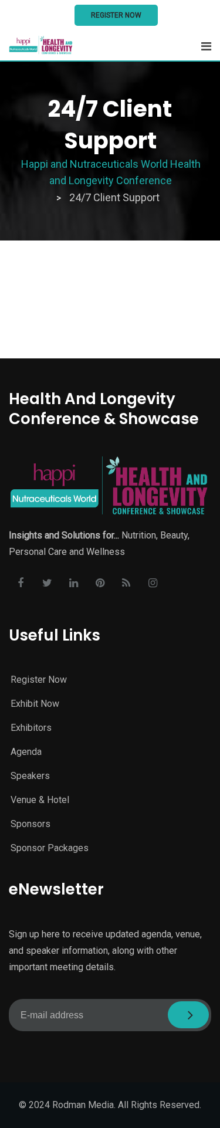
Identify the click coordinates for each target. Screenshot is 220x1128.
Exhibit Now (35, 703)
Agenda (26, 751)
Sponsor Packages (50, 847)
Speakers (30, 775)
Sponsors (30, 823)
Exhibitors (31, 727)
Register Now (116, 15)
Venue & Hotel (40, 799)
